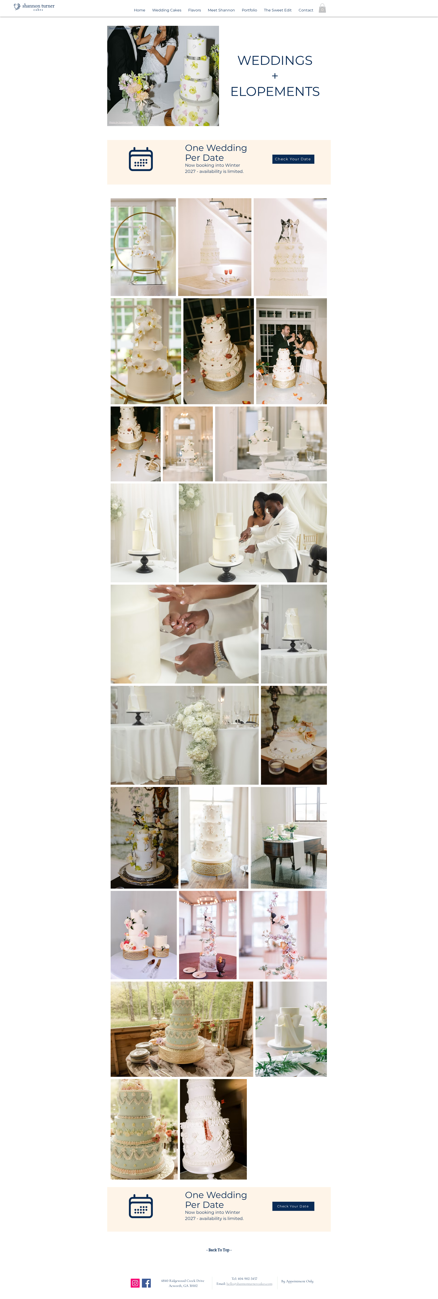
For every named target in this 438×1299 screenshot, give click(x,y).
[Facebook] (146, 1283)
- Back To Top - (219, 1250)
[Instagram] (135, 1283)
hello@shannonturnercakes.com (249, 1283)
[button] (322, 8)
